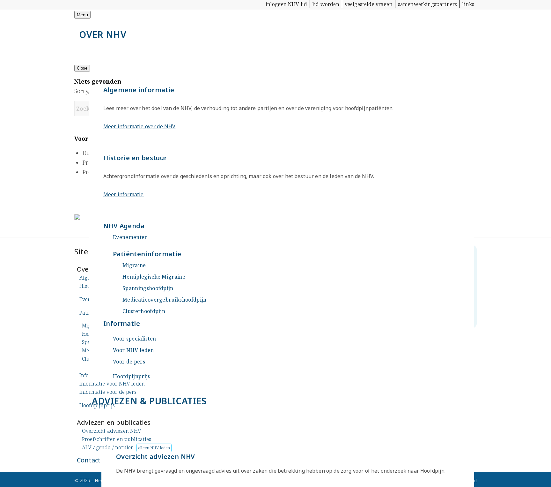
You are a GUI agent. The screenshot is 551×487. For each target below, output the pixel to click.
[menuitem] (286, 4)
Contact (88, 460)
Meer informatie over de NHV (139, 126)
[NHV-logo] (122, 28)
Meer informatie (123, 194)
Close (82, 68)
